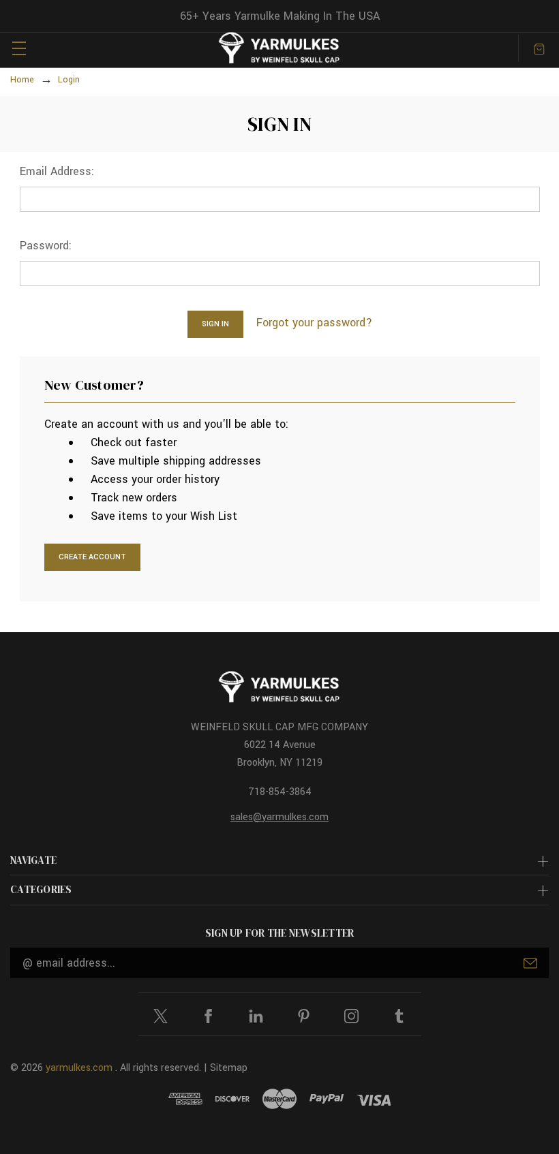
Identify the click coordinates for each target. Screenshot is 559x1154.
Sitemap (228, 1068)
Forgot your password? (314, 322)
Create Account (92, 557)
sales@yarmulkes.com (279, 817)
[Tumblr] (399, 1016)
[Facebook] (208, 1016)
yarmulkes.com (79, 1068)
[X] (160, 1016)
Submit (530, 963)
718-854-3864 (280, 792)
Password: (46, 245)
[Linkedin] (256, 1016)
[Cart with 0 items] (539, 48)
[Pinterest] (304, 1016)
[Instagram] (351, 1016)
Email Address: (57, 171)
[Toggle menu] (18, 48)
